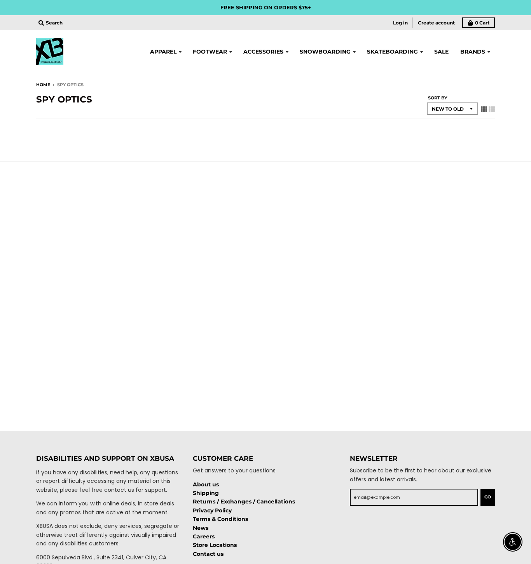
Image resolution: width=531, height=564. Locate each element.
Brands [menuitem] (472, 51)
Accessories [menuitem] (263, 51)
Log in (400, 23)
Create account (436, 23)
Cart (482, 23)
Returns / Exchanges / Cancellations (244, 501)
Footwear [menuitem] (210, 51)
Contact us (208, 553)
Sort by (437, 98)
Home (43, 84)
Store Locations (215, 544)
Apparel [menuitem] (163, 51)
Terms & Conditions (220, 518)
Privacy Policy (212, 510)
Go (487, 497)
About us (206, 484)
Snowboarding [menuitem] (325, 51)
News (200, 527)
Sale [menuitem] (441, 51)
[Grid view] (484, 109)
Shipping (206, 492)
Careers (204, 536)
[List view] (492, 109)
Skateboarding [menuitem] (392, 51)
